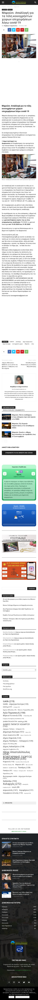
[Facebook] (9, 982)
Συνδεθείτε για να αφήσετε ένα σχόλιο (19, 452)
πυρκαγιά (27, 793)
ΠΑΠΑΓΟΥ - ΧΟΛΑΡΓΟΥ (10, 767)
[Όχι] (36, 993)
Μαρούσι (9, 7)
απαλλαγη (18, 341)
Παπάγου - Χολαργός (19, 770)
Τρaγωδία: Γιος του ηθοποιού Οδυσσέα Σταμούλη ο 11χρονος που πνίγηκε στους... (24, 885)
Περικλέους (8, 773)
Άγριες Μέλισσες (9, 710)
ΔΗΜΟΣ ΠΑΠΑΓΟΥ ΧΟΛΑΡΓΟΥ (16, 725)
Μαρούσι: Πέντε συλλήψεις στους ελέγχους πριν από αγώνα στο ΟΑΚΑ (23, 417)
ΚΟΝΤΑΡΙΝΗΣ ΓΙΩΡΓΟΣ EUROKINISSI (17, 758)
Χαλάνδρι (10, 781)
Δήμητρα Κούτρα (13, 732)
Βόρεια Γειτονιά (12, 715)
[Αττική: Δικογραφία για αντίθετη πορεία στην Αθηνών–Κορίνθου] (6, 845)
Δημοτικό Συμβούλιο (11, 749)
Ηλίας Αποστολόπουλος (16, 753)
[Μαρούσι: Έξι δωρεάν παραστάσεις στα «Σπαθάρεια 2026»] (6, 426)
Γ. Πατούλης (27, 715)
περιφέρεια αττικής (13, 793)
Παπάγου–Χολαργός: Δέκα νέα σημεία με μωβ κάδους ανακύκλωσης (18, 619)
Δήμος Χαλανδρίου (13, 746)
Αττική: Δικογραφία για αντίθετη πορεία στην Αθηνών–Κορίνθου (19, 600)
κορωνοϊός (10, 790)
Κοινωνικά (4, 419)
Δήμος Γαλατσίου (25, 735)
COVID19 (12, 341)
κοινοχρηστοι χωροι (17, 344)
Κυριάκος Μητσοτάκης (22, 761)
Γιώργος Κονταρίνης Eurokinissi (13, 718)
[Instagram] (14, 982)
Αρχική (4, 7)
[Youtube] (29, 982)
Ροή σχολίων (7, 686)
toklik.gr (7, 707)
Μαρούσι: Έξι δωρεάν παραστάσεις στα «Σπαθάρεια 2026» (23, 426)
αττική (25, 784)
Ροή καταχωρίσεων (8, 683)
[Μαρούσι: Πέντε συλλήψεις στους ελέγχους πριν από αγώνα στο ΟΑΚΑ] (6, 417)
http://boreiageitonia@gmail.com (19, 389)
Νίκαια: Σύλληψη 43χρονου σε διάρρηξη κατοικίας (18, 605)
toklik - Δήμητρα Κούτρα (15, 704)
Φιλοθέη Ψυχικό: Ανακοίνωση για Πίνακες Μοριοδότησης (28, 364)
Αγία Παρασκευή (14, 713)
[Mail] (19, 982)
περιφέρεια (26, 790)
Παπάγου (7, 771)
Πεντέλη (30, 770)
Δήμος (28, 732)
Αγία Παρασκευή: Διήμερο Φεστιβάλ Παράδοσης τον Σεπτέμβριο (18, 610)
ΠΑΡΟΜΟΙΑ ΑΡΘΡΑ (8, 407)
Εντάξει (11, 997)
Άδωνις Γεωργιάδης (26, 710)
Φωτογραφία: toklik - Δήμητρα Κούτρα (17, 777)
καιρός (15, 787)
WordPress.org (7, 689)
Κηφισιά (8, 761)
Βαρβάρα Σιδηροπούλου (10, 25)
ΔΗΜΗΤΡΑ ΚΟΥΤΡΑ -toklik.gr (15, 721)
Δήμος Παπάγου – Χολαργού (18, 741)
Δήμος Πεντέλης (10, 744)
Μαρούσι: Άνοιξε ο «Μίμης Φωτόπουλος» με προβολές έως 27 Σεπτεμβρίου (24, 434)
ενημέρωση (7, 787)
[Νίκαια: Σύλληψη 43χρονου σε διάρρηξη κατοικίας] (6, 854)
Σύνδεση (5, 681)
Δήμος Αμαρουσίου (27, 341)
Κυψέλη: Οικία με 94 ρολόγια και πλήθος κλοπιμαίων (18, 615)
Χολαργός (12, 784)
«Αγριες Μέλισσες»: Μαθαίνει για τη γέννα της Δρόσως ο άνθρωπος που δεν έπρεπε (10, 365)
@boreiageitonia (19, 831)
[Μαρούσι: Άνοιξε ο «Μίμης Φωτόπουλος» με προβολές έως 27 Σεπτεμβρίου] (6, 434)
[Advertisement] (19, 81)
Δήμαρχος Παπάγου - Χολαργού (13, 729)
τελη (32, 344)
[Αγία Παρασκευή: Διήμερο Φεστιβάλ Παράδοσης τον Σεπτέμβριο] (6, 862)
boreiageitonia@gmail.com (23, 970)
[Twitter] (24, 982)
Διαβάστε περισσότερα (22, 997)
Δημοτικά (16, 7)
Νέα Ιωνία (29, 764)
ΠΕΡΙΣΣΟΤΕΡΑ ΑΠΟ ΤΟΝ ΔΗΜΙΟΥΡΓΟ (14, 410)
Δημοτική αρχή (6, 344)
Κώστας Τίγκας (8, 764)
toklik (8, 701)
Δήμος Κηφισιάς (12, 738)
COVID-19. (13, 129)
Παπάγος (24, 767)
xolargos (16, 707)
